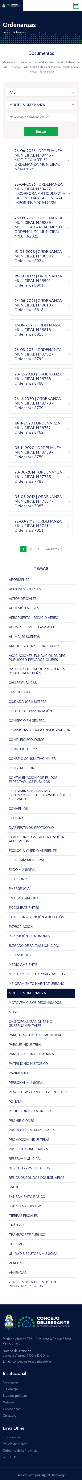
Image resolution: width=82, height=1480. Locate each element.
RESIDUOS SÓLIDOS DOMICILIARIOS (36, 1178)
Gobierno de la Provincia (20, 1450)
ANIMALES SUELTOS (24, 637)
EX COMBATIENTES (24, 908)
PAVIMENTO (18, 1073)
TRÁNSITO (17, 1225)
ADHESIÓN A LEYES (24, 608)
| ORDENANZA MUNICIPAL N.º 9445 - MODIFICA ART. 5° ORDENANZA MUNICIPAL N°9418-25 (38, 160)
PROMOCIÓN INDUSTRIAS (29, 1140)
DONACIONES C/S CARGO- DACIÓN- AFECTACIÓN (36, 839)
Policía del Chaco (15, 1444)
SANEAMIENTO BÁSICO (27, 1197)
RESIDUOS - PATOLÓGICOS (29, 1168)
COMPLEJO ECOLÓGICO (27, 740)
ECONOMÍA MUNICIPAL (27, 860)
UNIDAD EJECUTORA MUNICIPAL (34, 1254)
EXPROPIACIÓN (21, 927)
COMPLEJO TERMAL (24, 749)
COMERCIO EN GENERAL (27, 721)
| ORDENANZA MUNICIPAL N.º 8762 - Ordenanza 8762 (37, 428)
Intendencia (11, 1437)
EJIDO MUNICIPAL (22, 870)
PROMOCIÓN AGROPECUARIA (32, 1130)
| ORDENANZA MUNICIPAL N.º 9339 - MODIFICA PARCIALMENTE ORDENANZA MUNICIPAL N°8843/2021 (38, 227)
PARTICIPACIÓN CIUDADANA (31, 1054)
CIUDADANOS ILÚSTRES (27, 702)
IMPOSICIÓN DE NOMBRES (29, 936)
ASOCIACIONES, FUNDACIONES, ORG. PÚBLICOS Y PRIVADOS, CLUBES (37, 658)
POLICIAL (16, 1102)
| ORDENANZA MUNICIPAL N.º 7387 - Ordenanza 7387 (38, 501)
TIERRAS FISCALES (23, 1216)
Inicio (5, 32)
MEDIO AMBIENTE (23, 965)
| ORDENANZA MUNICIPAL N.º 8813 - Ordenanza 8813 (37, 330)
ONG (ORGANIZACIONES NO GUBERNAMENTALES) (30, 1024)
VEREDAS (16, 1263)
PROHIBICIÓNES (21, 1121)
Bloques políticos (15, 1396)
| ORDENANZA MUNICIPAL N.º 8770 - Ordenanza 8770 (37, 403)
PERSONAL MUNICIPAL (26, 1083)
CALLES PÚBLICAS (23, 683)
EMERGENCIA (19, 889)
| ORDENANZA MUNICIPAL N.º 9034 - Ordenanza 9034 (38, 256)
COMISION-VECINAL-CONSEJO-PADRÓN (40, 730)
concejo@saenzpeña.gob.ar (31, 1361)
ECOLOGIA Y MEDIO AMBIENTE (33, 851)
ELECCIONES (18, 879)
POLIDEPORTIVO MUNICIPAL (31, 1111)
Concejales (10, 1382)
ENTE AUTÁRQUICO (24, 898)
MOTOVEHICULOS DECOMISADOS (35, 1003)
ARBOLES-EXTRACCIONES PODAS (35, 646)
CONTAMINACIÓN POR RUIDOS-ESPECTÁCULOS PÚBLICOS (34, 780)
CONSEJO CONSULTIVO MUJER (32, 759)
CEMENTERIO (19, 692)
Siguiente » (52, 549)
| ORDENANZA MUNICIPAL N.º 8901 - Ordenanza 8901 (38, 281)
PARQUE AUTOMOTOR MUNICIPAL (35, 1035)
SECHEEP (9, 1457)
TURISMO (16, 1244)
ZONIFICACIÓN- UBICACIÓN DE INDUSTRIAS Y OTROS (33, 1284)
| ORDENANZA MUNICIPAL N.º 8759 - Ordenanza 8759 (38, 452)
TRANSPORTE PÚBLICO (27, 1235)
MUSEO (14, 1012)
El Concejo (10, 1389)
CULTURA (16, 818)
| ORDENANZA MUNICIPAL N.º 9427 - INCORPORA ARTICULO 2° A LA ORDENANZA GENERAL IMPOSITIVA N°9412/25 (39, 193)
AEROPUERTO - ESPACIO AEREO (33, 618)
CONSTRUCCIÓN (22, 768)
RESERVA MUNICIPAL (25, 1159)
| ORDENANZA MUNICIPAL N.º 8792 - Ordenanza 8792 (38, 354)
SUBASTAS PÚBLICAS (25, 1206)
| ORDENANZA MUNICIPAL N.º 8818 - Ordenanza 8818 (38, 305)
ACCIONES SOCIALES (25, 589)
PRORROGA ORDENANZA (28, 1149)
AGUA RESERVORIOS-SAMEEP (32, 627)
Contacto (9, 1415)
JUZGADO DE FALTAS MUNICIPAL (34, 946)
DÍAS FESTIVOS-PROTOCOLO (31, 828)
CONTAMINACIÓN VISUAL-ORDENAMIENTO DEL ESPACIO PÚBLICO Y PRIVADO (40, 795)
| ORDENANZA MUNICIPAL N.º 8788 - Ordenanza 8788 (38, 379)
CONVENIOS (18, 809)
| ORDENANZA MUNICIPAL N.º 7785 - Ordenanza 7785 (38, 477)
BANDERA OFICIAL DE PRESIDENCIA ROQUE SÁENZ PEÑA (37, 671)
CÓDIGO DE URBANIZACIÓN (30, 711)
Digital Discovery (53, 1475)
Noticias (8, 1402)
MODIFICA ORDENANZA (27, 993)
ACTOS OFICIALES (23, 599)
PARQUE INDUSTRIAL (25, 1045)
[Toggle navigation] (76, 6)
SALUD (14, 1187)
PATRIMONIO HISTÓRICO (28, 1064)
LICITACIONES (20, 955)
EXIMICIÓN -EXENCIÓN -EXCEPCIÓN (36, 917)
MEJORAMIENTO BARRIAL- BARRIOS (37, 974)
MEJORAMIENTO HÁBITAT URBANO (36, 984)
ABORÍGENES (19, 580)
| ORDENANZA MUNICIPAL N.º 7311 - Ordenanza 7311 (38, 526)
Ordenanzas (11, 1409)
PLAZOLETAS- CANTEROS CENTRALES (38, 1092)
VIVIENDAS (17, 1273)
